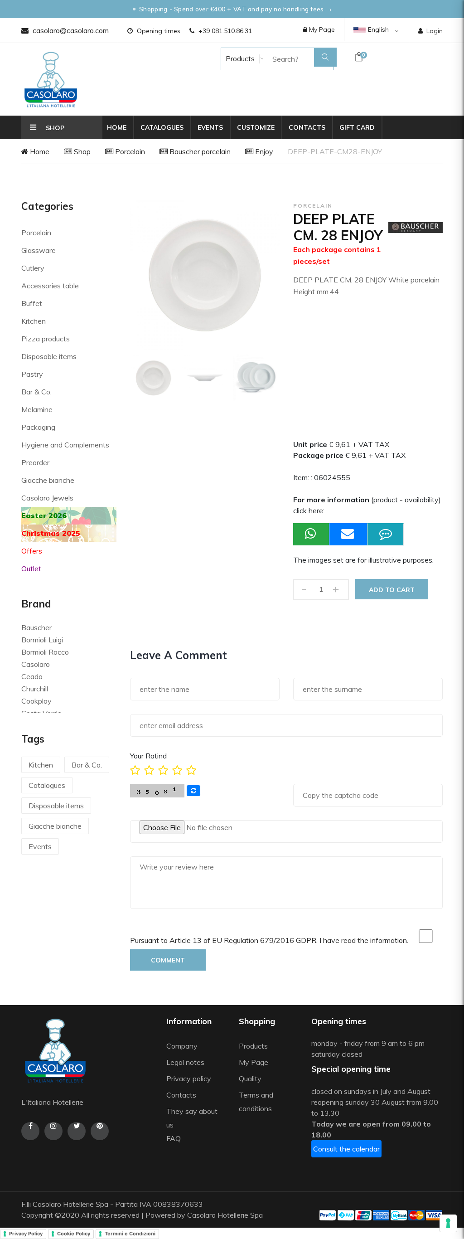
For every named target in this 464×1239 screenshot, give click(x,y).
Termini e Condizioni (130, 1233)
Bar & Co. (36, 391)
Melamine (37, 409)
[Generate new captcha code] (193, 790)
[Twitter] (77, 1131)
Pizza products (45, 338)
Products (239, 58)
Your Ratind (148, 755)
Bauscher (36, 627)
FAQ (173, 1138)
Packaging (38, 427)
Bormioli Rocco (45, 651)
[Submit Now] (348, 534)
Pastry (32, 374)
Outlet (31, 568)
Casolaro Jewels (47, 497)
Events (210, 127)
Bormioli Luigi (42, 639)
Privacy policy (188, 1078)
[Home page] (50, 79)
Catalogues (162, 127)
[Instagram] (53, 1131)
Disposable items (49, 356)
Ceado (32, 676)
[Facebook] (30, 1131)
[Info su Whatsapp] (311, 534)
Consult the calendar (346, 1148)
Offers (31, 550)
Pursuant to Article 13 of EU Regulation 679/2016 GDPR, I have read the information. (269, 940)
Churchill (34, 688)
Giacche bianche (47, 480)
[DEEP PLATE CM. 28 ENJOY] (153, 378)
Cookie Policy (73, 1233)
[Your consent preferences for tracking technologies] (448, 1223)
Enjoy (263, 151)
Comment (168, 960)
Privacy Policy (26, 1233)
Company (182, 1045)
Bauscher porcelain (199, 151)
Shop (81, 151)
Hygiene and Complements (65, 444)
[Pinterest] (100, 1131)
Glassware (38, 250)
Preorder (35, 462)
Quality (251, 1078)
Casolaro (35, 664)
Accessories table (50, 285)
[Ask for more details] (385, 534)
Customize (256, 127)
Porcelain (129, 151)
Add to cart (392, 590)
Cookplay (36, 700)
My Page (321, 29)
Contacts (307, 127)
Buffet (31, 303)
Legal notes (185, 1062)
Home (116, 127)
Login (434, 31)
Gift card (357, 127)
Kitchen (33, 321)
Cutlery (32, 267)
